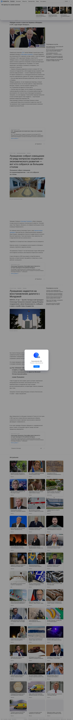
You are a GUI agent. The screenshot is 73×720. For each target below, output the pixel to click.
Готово (36, 366)
